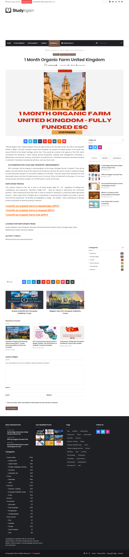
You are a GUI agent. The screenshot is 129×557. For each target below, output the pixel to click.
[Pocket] (64, 141)
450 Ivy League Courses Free (111, 175)
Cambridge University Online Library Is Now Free (111, 167)
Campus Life (12, 460)
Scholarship (32, 43)
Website (49, 395)
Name (8, 387)
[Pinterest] (45, 141)
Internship (11, 479)
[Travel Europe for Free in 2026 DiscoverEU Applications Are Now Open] (49, 431)
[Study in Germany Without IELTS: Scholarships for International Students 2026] (40, 437)
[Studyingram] (20, 10)
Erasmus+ (53, 43)
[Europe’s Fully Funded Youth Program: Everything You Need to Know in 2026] (49, 437)
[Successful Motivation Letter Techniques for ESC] (94, 186)
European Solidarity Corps (68, 54)
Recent (105, 158)
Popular (94, 158)
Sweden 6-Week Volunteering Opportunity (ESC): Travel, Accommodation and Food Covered (16, 344)
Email (8, 395)
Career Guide (12, 464)
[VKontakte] (55, 141)
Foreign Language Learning (17, 467)
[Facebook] (25, 141)
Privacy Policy (101, 553)
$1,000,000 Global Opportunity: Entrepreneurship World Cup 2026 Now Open (57, 2)
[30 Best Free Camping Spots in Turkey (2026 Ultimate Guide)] (40, 431)
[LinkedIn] (35, 141)
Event (10, 495)
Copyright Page (112, 553)
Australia (11, 523)
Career (43, 43)
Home (9, 43)
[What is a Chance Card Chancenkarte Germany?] (94, 195)
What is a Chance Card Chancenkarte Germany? (110, 194)
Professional (12, 511)
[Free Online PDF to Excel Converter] (94, 204)
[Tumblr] (40, 141)
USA (9, 532)
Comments (117, 158)
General (92, 269)
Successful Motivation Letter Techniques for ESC (112, 185)
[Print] (72, 282)
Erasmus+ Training (14, 489)
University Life (13, 473)
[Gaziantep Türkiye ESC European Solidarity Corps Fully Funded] (72, 332)
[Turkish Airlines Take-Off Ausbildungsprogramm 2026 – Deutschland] (49, 443)
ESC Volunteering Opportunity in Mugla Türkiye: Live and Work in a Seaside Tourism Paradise (45, 343)
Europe (10, 526)
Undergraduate (13, 514)
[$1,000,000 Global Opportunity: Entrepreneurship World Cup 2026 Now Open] (58, 431)
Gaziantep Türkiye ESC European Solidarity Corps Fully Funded (72, 342)
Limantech (37, 553)
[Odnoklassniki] (59, 141)
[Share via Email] (68, 282)
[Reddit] (50, 141)
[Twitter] (30, 141)
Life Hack (11, 470)
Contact (120, 553)
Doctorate (11, 504)
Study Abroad (19, 43)
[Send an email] (56, 65)
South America (13, 529)
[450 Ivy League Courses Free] (94, 177)
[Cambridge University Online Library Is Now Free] (94, 168)
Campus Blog (68, 43)
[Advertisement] (84, 22)
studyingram (51, 65)
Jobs (10, 482)
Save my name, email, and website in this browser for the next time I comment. (32, 402)
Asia (9, 520)
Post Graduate (13, 507)
